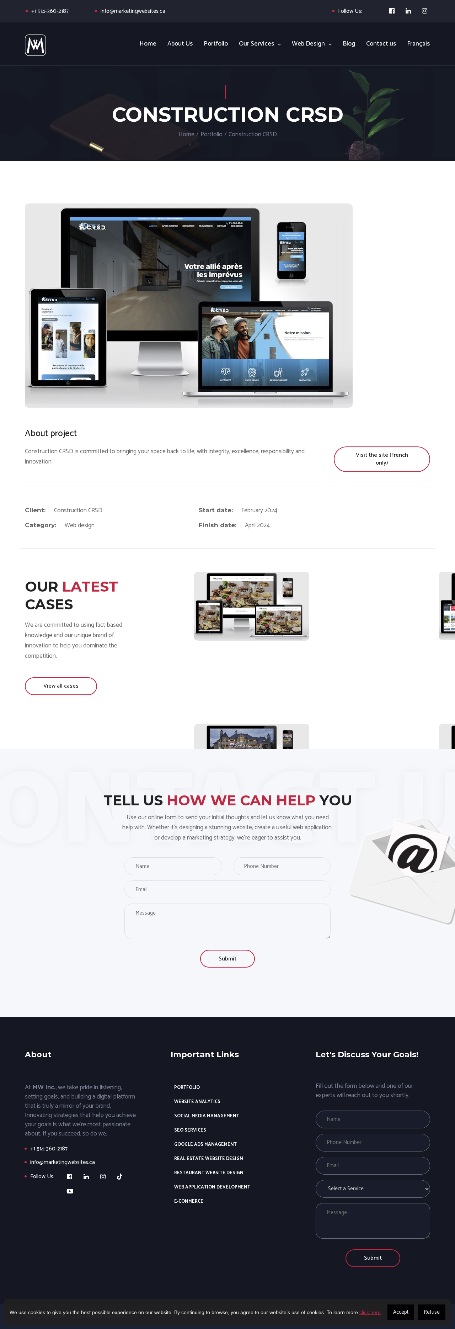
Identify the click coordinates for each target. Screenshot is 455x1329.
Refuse (432, 1312)
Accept (400, 1312)
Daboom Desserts (252, 602)
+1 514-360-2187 (50, 11)
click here (370, 1312)
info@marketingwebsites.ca (133, 11)
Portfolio (211, 134)
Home (186, 134)
